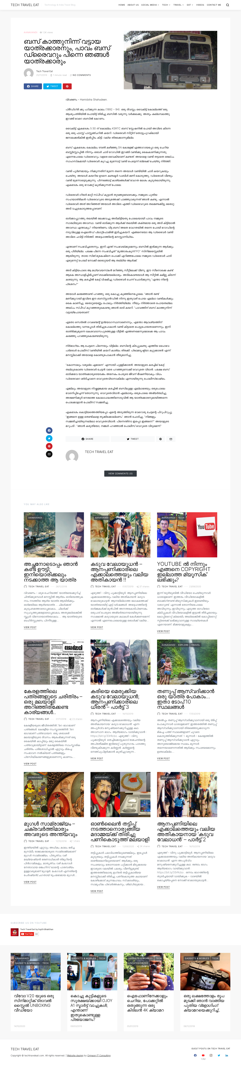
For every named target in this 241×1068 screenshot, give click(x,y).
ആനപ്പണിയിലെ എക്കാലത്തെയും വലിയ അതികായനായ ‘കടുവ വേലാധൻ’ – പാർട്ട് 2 (186, 831)
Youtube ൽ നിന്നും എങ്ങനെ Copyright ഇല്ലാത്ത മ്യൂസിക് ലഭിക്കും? (183, 572)
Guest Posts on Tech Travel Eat (211, 1048)
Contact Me (214, 5)
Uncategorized (138, 963)
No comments (82, 75)
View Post (30, 627)
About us (133, 5)
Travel (177, 5)
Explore (183, 645)
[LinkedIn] (226, 1057)
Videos (200, 5)
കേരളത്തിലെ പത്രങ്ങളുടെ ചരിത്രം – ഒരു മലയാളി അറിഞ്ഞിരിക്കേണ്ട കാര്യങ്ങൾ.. (53, 701)
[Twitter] (218, 1057)
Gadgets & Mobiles (27, 963)
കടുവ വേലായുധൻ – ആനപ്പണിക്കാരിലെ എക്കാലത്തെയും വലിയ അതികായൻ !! (119, 572)
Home (122, 5)
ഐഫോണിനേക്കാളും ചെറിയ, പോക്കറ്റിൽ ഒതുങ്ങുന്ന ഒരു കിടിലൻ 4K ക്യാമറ (147, 1002)
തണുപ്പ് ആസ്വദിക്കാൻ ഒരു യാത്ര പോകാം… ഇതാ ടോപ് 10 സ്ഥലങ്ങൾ (185, 699)
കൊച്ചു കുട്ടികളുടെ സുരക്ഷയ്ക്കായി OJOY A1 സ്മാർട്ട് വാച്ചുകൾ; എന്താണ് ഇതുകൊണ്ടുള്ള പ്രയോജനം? (91, 1007)
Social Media (149, 5)
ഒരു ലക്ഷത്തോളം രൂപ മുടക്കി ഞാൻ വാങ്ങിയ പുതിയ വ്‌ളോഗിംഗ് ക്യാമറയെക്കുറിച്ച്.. (204, 1002)
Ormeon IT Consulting (98, 1055)
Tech (165, 5)
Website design (75, 1055)
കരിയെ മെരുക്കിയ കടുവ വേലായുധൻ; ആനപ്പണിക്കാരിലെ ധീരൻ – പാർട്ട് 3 (115, 699)
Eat (189, 5)
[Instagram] (211, 1057)
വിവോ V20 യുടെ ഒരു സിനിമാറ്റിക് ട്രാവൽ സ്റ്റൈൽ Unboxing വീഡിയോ (34, 1002)
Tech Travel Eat (25, 5)
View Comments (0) (120, 473)
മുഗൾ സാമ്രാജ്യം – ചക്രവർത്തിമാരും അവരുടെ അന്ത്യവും (50, 828)
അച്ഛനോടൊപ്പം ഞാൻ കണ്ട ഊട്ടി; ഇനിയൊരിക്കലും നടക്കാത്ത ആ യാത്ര (51, 572)
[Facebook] (195, 1057)
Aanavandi (30, 32)
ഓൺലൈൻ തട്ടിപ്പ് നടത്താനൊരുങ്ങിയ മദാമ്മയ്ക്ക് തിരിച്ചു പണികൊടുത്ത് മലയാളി (119, 831)
